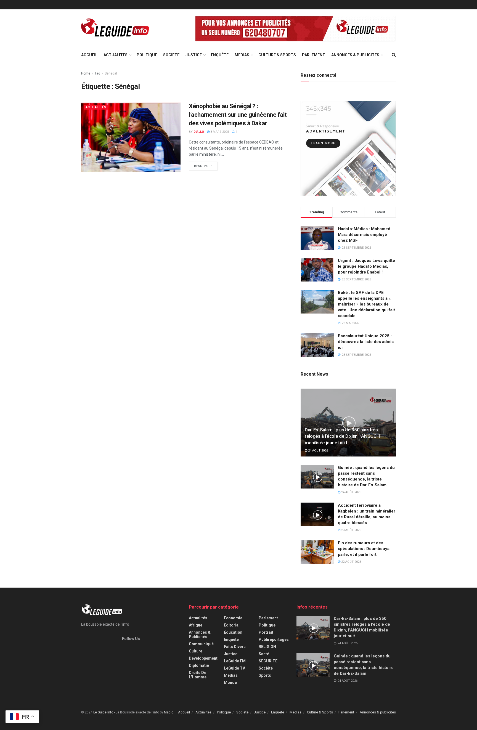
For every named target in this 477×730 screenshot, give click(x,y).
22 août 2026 (350, 562)
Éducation (233, 632)
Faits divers (235, 646)
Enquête (220, 55)
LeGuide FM (235, 661)
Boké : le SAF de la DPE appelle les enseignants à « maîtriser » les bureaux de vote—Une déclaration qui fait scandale (366, 304)
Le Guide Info (103, 712)
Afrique (195, 625)
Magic (168, 712)
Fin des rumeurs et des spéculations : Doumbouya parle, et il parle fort (363, 548)
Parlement (313, 55)
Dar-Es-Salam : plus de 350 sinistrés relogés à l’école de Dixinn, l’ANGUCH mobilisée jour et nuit (342, 436)
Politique (147, 55)
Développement (203, 658)
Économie (233, 618)
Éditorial (232, 625)
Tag (97, 73)
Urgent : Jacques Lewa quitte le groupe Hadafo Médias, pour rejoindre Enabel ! (366, 266)
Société (171, 55)
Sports (265, 675)
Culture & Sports (277, 55)
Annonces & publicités (355, 55)
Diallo (199, 132)
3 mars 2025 (219, 132)
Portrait (266, 632)
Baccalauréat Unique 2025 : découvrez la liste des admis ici (366, 341)
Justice (194, 55)
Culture (195, 651)
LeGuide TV (234, 668)
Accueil (89, 55)
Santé (264, 654)
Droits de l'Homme (197, 674)
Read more (203, 166)
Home (85, 73)
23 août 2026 (350, 530)
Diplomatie (199, 665)
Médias (242, 55)
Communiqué (201, 644)
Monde (230, 682)
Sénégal (111, 73)
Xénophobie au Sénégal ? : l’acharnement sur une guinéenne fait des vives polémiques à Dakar (238, 115)
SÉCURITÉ (268, 661)
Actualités (116, 55)
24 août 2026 (317, 450)
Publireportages (274, 639)
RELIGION (267, 646)
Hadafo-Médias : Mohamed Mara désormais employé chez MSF (364, 234)
